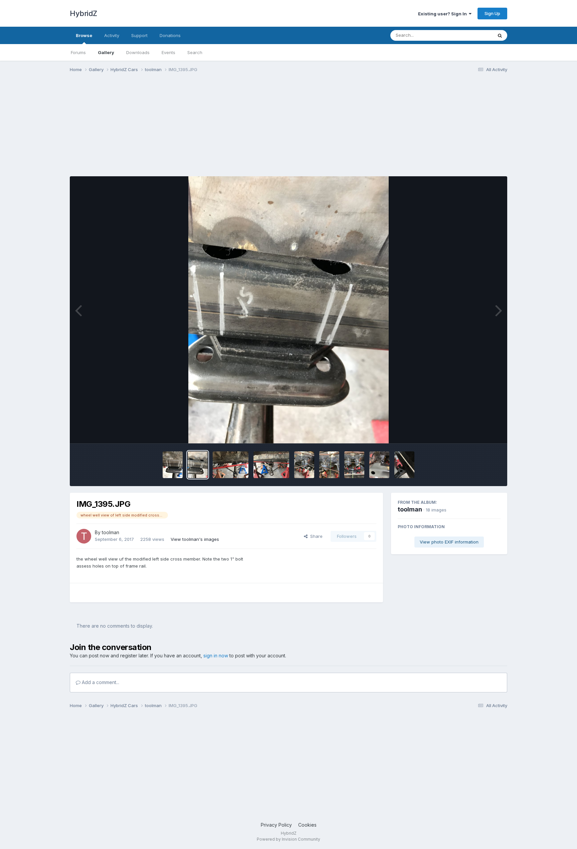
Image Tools (479, 431)
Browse (84, 35)
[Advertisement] (191, 129)
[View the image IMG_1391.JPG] (230, 464)
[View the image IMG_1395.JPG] (198, 464)
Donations (170, 35)
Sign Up (492, 13)
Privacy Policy (276, 825)
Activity (111, 35)
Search (194, 52)
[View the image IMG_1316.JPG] (404, 464)
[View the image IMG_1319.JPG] (379, 464)
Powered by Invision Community (288, 839)
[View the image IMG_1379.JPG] (354, 464)
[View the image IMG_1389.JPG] (271, 464)
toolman (110, 532)
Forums (78, 52)
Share (315, 536)
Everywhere (472, 35)
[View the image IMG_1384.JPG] (329, 464)
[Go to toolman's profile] (83, 536)
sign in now (215, 655)
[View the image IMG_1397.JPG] (173, 464)
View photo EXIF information (449, 542)
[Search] (500, 35)
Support (139, 35)
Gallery (106, 52)
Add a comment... (99, 682)
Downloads (138, 52)
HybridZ (83, 13)
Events (168, 52)
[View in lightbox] (288, 309)
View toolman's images (195, 539)
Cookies (307, 825)
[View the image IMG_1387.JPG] (304, 464)
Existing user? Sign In (443, 13)
